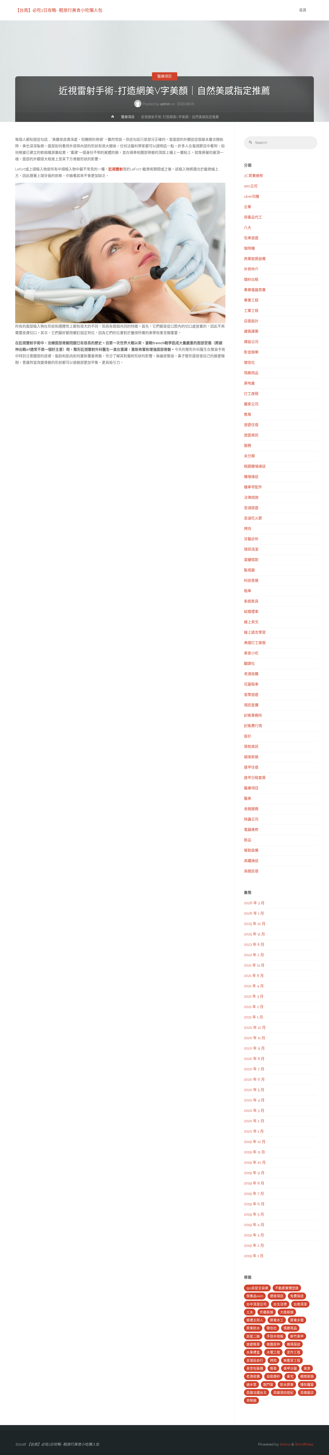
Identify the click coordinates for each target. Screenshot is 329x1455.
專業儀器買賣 (255, 290)
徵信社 (249, 362)
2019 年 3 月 (254, 1235)
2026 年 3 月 (254, 903)
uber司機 (251, 196)
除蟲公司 (251, 819)
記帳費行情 (253, 726)
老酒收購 (251, 674)
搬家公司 (251, 404)
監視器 (249, 570)
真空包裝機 (254, 1368)
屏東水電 (297, 1320)
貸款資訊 (251, 746)
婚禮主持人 (254, 1320)
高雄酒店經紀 (283, 1392)
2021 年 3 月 (253, 996)
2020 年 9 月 (254, 1048)
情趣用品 (251, 373)
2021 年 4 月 (254, 986)
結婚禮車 (251, 611)
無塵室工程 (291, 1360)
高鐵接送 (251, 861)
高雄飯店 (307, 1392)
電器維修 (251, 829)
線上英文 (251, 622)
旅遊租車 (253, 1344)
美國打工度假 (255, 643)
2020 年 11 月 (254, 1038)
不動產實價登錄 (287, 1288)
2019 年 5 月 (254, 1214)
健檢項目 (276, 1296)
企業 (247, 207)
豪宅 (290, 1376)
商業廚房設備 (255, 259)
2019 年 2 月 (254, 1245)
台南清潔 (300, 1304)
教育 (247, 414)
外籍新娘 (266, 1312)
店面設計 (251, 321)
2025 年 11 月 (254, 934)
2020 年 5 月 (254, 1090)
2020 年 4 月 (254, 1100)
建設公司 (251, 342)
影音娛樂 (251, 352)
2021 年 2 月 (253, 1007)
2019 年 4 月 (254, 1225)
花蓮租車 (251, 684)
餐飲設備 (251, 850)
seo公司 (250, 186)
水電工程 (273, 1352)
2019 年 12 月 (254, 1142)
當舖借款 (251, 560)
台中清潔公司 (256, 1304)
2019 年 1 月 (253, 1256)
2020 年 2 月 (254, 1121)
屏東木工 (276, 1320)
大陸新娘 (287, 1312)
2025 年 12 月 (254, 924)
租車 (247, 591)
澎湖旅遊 (251, 508)
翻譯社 (249, 663)
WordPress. (304, 1444)
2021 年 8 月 (254, 975)
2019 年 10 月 (255, 1162)
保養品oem (254, 1296)
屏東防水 (253, 1328)
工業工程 (251, 310)
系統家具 (251, 601)
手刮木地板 (275, 1336)
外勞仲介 (251, 269)
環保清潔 (251, 549)
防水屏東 (287, 1384)
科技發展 (251, 580)
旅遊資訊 (251, 435)
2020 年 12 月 (255, 1027)
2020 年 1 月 (254, 1131)
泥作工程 (293, 1352)
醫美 (247, 798)
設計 (247, 736)
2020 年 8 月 (254, 1058)
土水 (249, 1312)
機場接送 (251, 477)
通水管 (251, 1384)
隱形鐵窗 (307, 1384)
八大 (247, 227)
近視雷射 (115, 169)
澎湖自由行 (254, 1360)
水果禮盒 (253, 1352)
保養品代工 (253, 217)
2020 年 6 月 (254, 1079)
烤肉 (247, 528)
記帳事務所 (253, 715)
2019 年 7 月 (254, 1193)
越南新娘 (251, 757)
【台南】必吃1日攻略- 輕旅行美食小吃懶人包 (58, 10)
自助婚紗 (273, 1376)
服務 (247, 445)
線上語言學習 (255, 632)
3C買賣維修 (253, 176)
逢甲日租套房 (255, 778)
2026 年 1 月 (254, 913)
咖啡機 (249, 248)
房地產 (249, 383)
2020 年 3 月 (254, 1110)
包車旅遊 (251, 238)
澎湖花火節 (253, 518)
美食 (307, 1368)
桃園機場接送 (255, 466)
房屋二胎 (253, 1336)
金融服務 (251, 809)
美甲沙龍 (290, 1368)
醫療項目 (164, 76)
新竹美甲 (297, 1336)
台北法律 (280, 1304)
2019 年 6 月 (254, 1204)
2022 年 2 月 (254, 955)
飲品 (247, 840)
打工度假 (251, 394)
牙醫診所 (251, 539)
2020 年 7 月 (254, 1069)
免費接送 (297, 1296)
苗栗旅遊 (251, 695)
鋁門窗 (268, 1384)
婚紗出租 (251, 279)
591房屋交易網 (257, 1288)
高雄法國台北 (256, 1392)
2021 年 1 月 (253, 1017)
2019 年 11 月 (254, 1152)
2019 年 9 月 (254, 1173)
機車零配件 (253, 487)
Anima (284, 1444)
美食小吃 (251, 653)
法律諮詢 (251, 497)
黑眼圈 (251, 1400)
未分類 (249, 456)
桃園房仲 (273, 1344)
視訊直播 (251, 705)
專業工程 (251, 300)
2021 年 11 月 (254, 965)
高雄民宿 (251, 871)
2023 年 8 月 (254, 944)
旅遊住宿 (251, 425)
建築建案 (251, 331)
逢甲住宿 (251, 767)
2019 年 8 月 (254, 1183)
